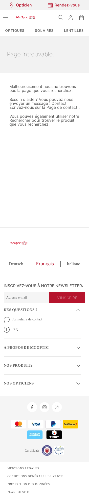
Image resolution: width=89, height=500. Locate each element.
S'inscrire (67, 298)
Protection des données (27, 483)
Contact (56, 103)
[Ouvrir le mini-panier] (81, 17)
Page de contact (60, 107)
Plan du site (17, 491)
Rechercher (20, 120)
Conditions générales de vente (33, 475)
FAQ (15, 329)
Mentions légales (22, 467)
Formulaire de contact (28, 319)
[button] (70, 17)
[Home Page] (26, 17)
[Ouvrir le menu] (5, 17)
